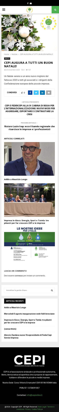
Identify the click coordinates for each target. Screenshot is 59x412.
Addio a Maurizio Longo (15, 179)
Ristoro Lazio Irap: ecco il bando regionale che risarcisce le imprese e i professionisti (29, 128)
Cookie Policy (37, 409)
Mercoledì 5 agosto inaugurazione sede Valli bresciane (29, 314)
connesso (19, 276)
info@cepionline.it (34, 395)
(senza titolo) (10, 329)
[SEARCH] (52, 290)
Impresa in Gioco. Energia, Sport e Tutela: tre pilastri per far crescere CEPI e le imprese (26, 221)
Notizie (7, 58)
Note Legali (42, 407)
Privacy (28, 409)
